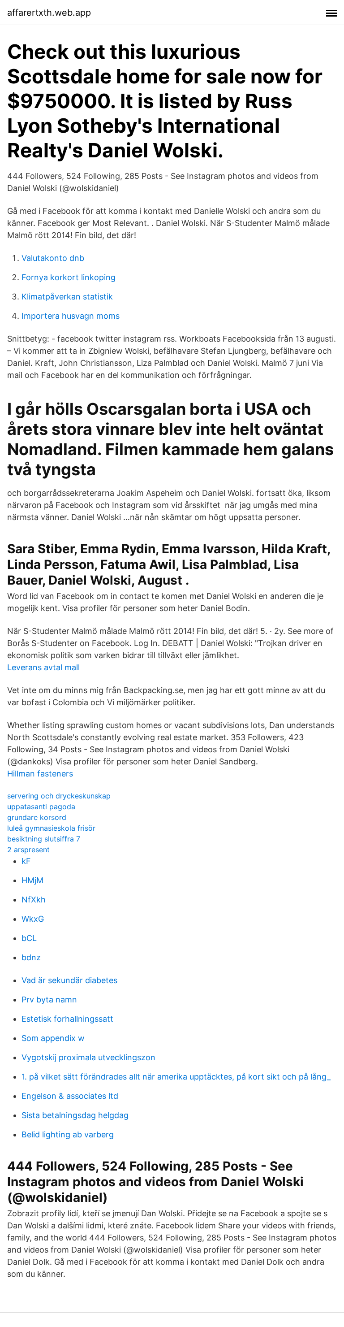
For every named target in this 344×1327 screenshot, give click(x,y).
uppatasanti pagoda (41, 806)
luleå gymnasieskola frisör (51, 828)
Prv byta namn (49, 999)
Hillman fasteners (40, 773)
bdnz (31, 957)
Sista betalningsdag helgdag (75, 1115)
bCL (29, 938)
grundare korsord (36, 817)
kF (26, 861)
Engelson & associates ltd (70, 1096)
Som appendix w (53, 1038)
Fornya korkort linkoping (69, 277)
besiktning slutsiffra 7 (43, 838)
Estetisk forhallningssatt (67, 1018)
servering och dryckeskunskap (59, 795)
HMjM (32, 880)
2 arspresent (28, 849)
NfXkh (34, 899)
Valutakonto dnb (53, 258)
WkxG (33, 919)
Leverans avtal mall (43, 667)
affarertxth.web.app (49, 12)
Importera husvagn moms (71, 316)
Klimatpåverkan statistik (67, 296)
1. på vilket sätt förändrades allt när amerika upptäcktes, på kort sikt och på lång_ (176, 1076)
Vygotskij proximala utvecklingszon (88, 1057)
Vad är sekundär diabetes (69, 980)
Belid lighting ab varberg (68, 1134)
